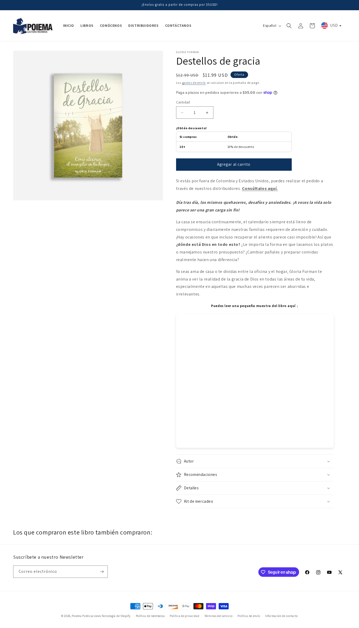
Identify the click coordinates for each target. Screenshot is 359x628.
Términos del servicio (218, 616)
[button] (289, 26)
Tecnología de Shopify (116, 616)
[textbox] (331, 25)
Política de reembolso (150, 616)
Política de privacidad (184, 616)
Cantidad (183, 102)
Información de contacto (281, 616)
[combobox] (331, 25)
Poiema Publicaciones (86, 616)
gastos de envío (194, 83)
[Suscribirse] (101, 571)
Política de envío (249, 616)
